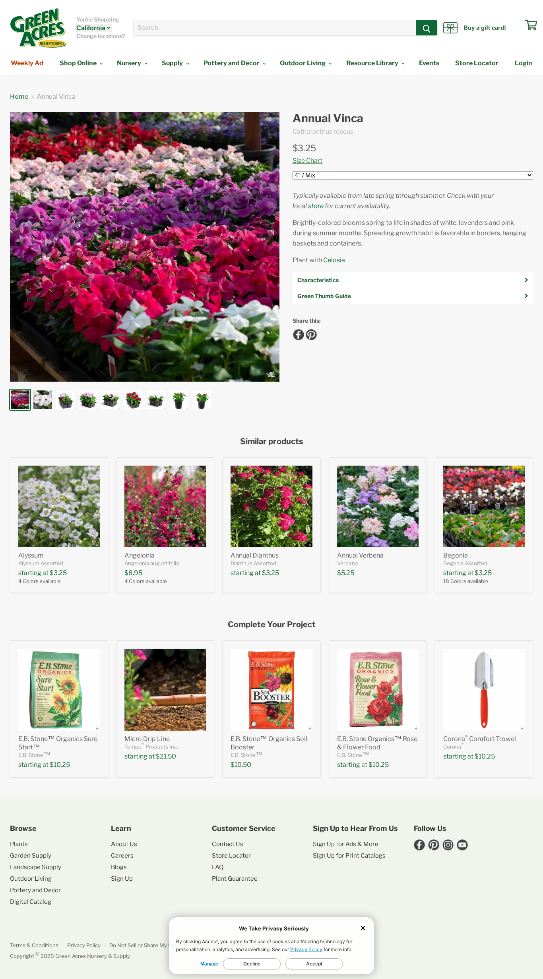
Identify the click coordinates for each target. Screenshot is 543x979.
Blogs (119, 867)
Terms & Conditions (34, 945)
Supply (173, 63)
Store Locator (476, 63)
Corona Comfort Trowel (479, 739)
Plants (19, 844)
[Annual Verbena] (378, 506)
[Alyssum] (59, 506)
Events (429, 63)
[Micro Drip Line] (165, 689)
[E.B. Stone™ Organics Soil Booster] (271, 689)
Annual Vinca (328, 118)
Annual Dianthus (255, 555)
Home (19, 96)
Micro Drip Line (147, 739)
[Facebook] (297, 333)
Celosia (334, 260)
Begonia (455, 555)
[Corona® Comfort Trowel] (484, 689)
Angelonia (139, 555)
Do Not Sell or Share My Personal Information (164, 945)
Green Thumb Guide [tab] (324, 296)
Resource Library (372, 63)
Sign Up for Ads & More (345, 844)
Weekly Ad (27, 63)
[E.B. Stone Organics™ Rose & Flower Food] (378, 689)
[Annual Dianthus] (271, 506)
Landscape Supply (35, 867)
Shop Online (79, 63)
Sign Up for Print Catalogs (349, 855)
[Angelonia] (165, 506)
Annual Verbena (360, 555)
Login (523, 63)
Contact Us (227, 844)
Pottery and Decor (35, 890)
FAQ (217, 867)
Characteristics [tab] (318, 280)
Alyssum (31, 555)
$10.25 (60, 764)
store (316, 206)
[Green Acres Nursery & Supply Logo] (38, 28)
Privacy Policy (84, 945)
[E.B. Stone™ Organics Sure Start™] (59, 689)
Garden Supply (30, 855)
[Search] (426, 27)
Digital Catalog (30, 901)
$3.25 (304, 148)
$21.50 (166, 756)
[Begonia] (484, 506)
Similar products (271, 441)
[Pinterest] (310, 333)
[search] (275, 27)
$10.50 (241, 764)
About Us (124, 844)
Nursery (129, 63)
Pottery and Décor (232, 63)
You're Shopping (97, 19)
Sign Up (122, 878)
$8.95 (133, 573)
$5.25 (345, 573)
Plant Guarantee (235, 878)
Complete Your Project (272, 624)
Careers (122, 855)
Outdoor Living (303, 63)
